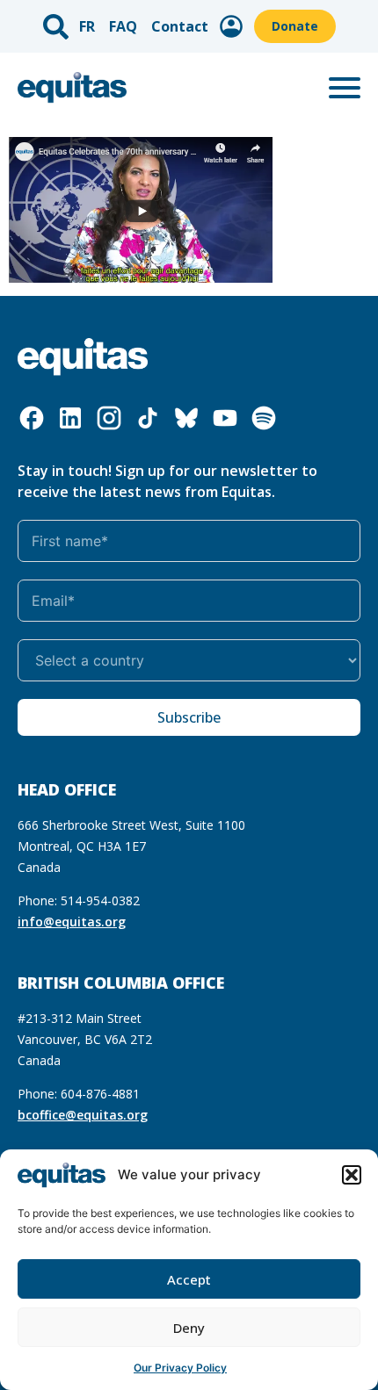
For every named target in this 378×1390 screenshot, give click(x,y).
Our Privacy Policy (180, 1367)
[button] (351, 1175)
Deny (189, 1327)
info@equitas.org (72, 921)
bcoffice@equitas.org (83, 1114)
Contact (179, 26)
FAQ (123, 26)
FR (87, 26)
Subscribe (189, 717)
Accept (189, 1279)
